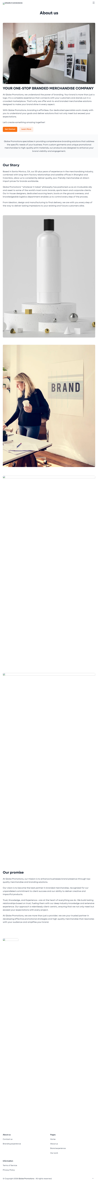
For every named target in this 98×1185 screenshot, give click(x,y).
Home (53, 1139)
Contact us (8, 1139)
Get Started (10, 129)
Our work (54, 1153)
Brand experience (58, 1148)
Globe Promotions (26, 1179)
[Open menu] (93, 2)
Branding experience (12, 1144)
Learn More (26, 129)
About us (49, 13)
